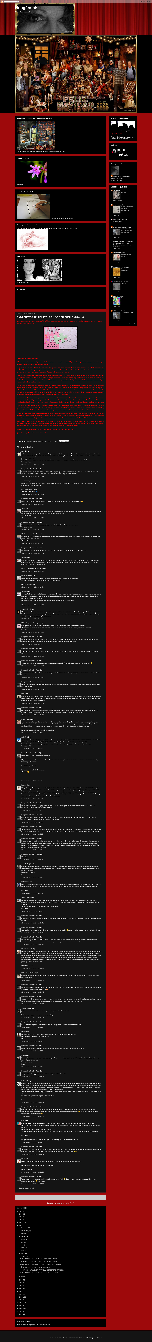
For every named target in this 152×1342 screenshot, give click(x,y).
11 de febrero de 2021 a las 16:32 (32, 504)
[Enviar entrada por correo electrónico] (56, 441)
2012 (21, 1302)
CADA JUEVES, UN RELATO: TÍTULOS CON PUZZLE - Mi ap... (41, 1264)
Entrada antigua (98, 1197)
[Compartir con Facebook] (66, 441)
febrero (23, 1256)
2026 (21, 1211)
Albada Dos (25, 719)
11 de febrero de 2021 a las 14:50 (32, 476)
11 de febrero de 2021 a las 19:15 (32, 632)
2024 (21, 1217)
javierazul (116, 190)
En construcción (119, 252)
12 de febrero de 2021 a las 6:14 (32, 799)
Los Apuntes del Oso (120, 282)
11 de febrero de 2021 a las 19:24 (32, 677)
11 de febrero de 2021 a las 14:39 (32, 465)
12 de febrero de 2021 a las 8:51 (32, 893)
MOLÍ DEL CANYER (28, 973)
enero (23, 1276)
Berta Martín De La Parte (29, 753)
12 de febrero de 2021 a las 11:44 (32, 933)
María (23, 1158)
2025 (21, 1214)
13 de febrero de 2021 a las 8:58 (32, 1051)
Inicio (63, 1197)
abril (22, 1250)
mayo (23, 1248)
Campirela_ (25, 609)
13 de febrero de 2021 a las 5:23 (32, 1041)
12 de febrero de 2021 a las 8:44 (32, 877)
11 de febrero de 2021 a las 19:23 (32, 666)
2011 (21, 1305)
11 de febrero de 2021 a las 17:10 (32, 530)
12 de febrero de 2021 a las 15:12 (32, 1027)
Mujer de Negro (27, 575)
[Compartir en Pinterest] (68, 441)
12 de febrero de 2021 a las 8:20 (32, 834)
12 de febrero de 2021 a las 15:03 (32, 1018)
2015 (21, 1294)
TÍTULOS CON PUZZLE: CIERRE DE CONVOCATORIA (38, 1261)
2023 (21, 1220)
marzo (23, 1253)
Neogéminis (26, 7)
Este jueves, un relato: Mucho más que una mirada (126, 230)
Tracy (23, 508)
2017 (21, 1288)
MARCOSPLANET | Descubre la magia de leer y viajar (123, 242)
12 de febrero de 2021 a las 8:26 (32, 850)
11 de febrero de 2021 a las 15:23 (32, 494)
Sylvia (23, 1031)
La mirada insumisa (127, 312)
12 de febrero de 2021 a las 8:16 (32, 822)
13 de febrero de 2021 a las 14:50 (32, 1116)
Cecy (23, 1120)
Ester (23, 693)
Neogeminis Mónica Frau (30, 469)
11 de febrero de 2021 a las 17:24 (32, 543)
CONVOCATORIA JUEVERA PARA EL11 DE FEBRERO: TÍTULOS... (42, 1270)
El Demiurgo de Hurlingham (31, 623)
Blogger (99, 1338)
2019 (21, 1283)
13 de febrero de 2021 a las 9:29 (32, 1067)
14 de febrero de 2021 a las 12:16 (32, 1172)
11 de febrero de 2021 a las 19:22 (32, 656)
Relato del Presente (120, 219)
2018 (21, 1286)
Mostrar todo (132, 324)
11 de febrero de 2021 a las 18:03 (32, 587)
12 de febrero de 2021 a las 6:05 (32, 781)
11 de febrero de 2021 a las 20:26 (32, 703)
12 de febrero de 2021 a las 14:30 (32, 980)
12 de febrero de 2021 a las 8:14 (32, 810)
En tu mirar (124, 283)
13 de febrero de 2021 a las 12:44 (32, 1102)
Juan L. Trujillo (26, 864)
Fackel (23, 785)
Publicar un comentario (26, 1188)
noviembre (24, 1230)
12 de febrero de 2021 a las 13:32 (32, 968)
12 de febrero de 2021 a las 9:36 (32, 911)
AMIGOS (123, 298)
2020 (21, 1280)
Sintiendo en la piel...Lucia (31, 534)
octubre (23, 1233)
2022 (21, 1222)
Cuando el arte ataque (121, 267)
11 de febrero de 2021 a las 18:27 (32, 619)
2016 (21, 1291)
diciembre (24, 1228)
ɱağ (23, 451)
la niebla (123, 192)
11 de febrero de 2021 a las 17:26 (32, 553)
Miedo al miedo (117, 221)
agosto (23, 1239)
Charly (23, 1055)
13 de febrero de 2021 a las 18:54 (32, 1154)
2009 (21, 1311)
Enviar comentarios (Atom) (65, 1203)
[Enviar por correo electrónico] (60, 441)
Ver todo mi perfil (116, 180)
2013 (21, 1300)
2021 (21, 1225)
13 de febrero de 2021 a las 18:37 (32, 1142)
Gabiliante (25, 1081)
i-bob (80, 1338)
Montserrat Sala (26, 949)
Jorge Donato (26, 897)
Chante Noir (25, 1008)
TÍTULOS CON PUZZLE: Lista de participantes (35, 1267)
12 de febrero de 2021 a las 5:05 (32, 748)
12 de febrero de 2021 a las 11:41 (32, 923)
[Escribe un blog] (62, 441)
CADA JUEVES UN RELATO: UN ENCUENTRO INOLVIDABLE (40, 1273)
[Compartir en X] (64, 441)
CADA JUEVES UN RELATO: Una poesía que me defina (38, 1259)
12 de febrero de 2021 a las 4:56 (32, 733)
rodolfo (24, 737)
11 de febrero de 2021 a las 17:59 (32, 571)
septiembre (25, 1236)
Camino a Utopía (119, 311)
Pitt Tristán (25, 882)
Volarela (24, 557)
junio (22, 1245)
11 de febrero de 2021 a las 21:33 (32, 715)
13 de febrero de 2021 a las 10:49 (32, 1076)
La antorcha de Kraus (120, 205)
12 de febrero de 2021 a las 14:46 (32, 1004)
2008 (21, 1314)
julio (22, 1242)
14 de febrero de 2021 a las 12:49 (32, 1184)
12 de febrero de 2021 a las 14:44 (32, 992)
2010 (21, 1308)
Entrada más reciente (25, 1197)
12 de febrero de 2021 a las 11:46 (32, 944)
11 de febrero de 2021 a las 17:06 (32, 518)
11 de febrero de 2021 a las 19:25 (32, 689)
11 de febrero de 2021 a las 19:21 (32, 644)
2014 (21, 1297)
